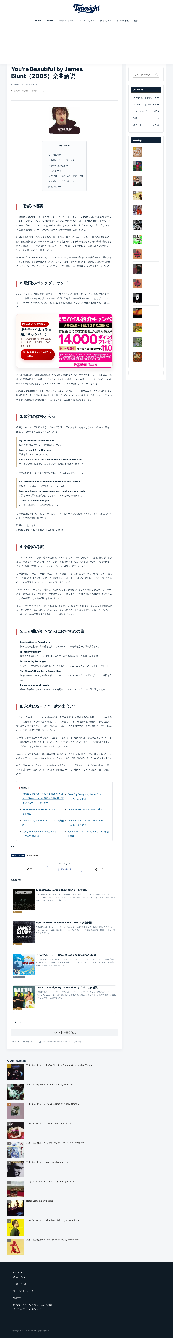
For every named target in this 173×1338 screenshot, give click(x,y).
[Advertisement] (86, 43)
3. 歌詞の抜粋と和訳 (58, 165)
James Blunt (33, 855)
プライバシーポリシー (24, 1291)
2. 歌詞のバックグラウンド (61, 160)
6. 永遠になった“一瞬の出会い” (63, 181)
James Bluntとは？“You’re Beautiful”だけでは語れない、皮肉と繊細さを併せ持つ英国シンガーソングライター (43, 798)
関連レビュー (54, 186)
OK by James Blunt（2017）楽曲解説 (86, 809)
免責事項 (17, 1297)
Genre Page (19, 1277)
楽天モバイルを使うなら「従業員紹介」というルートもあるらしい (34, 1306)
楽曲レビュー (19, 855)
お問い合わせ (20, 1284)
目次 (61, 145)
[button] (100, 869)
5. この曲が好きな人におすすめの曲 (65, 176)
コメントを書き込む (64, 1032)
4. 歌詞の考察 (55, 170)
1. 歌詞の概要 (54, 155)
